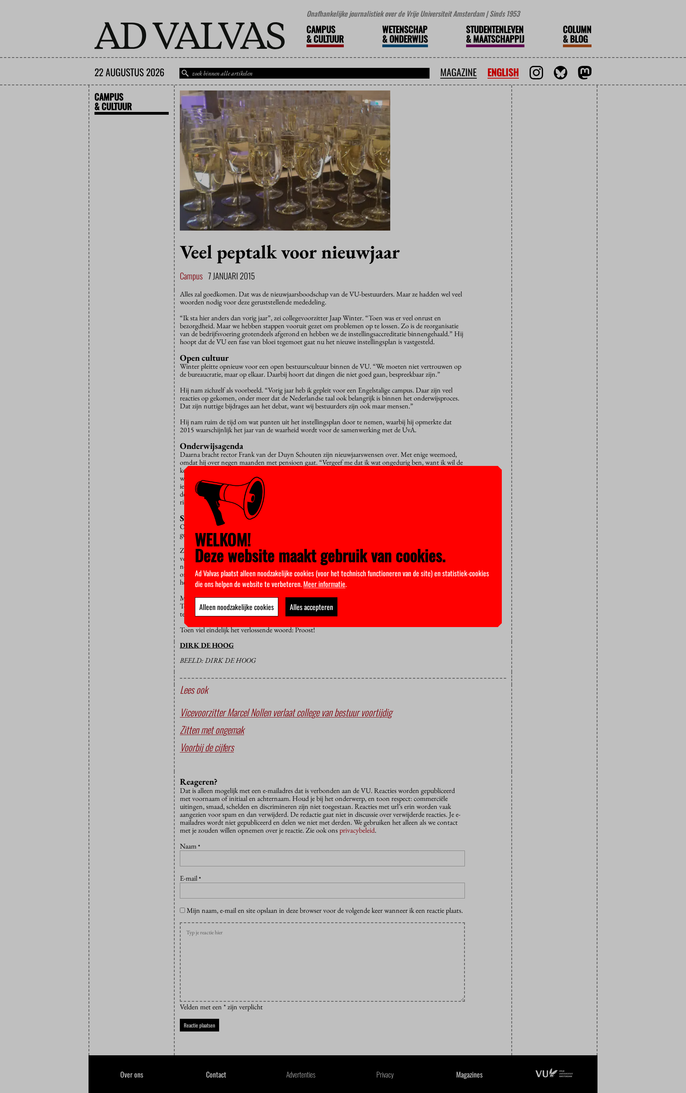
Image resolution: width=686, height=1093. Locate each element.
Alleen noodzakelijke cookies (236, 607)
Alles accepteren (311, 607)
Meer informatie (324, 584)
